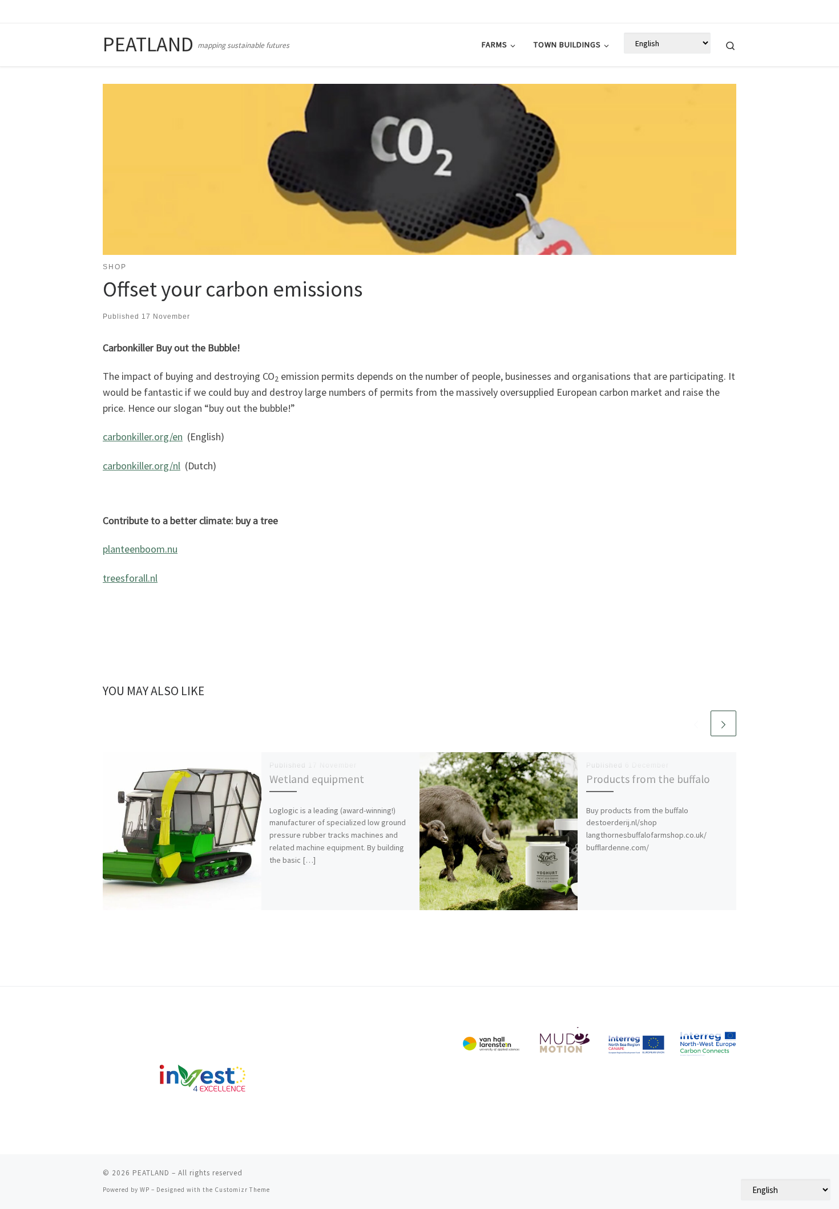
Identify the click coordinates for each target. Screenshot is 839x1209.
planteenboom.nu (140, 548)
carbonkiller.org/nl (141, 465)
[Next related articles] (723, 723)
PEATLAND (151, 1173)
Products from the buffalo (648, 779)
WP (145, 1190)
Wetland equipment (316, 779)
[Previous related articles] (696, 723)
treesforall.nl (130, 578)
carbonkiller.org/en (143, 436)
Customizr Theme (242, 1190)
